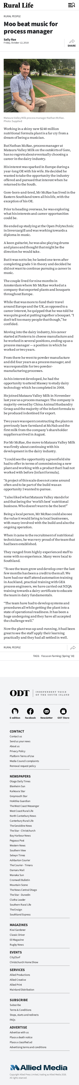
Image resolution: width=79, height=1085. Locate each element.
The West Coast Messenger (24, 806)
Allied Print (16, 985)
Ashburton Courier (20, 860)
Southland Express (20, 915)
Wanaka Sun (17, 875)
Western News (17, 845)
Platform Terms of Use (22, 756)
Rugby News (17, 945)
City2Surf (15, 957)
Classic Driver (17, 935)
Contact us (16, 736)
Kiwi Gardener (18, 930)
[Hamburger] (71, 5)
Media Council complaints (24, 761)
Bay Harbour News (20, 836)
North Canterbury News (23, 816)
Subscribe (15, 1005)
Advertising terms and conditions (28, 1047)
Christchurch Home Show (24, 962)
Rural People (12, 16)
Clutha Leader (17, 900)
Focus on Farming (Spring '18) (57, 656)
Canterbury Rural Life (21, 821)
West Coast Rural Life (21, 811)
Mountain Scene (19, 885)
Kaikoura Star (17, 791)
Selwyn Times (17, 855)
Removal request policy (23, 766)
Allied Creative (18, 980)
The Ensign (16, 910)
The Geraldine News (21, 826)
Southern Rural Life (20, 905)
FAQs (12, 1020)
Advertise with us (19, 1032)
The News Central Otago (23, 890)
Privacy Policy (17, 751)
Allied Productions (20, 975)
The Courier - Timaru (21, 865)
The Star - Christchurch (22, 831)
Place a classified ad (21, 1042)
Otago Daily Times (20, 781)
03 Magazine (17, 940)
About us (14, 746)
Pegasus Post (17, 841)
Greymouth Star (18, 796)
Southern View (18, 850)
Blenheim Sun (17, 786)
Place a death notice (21, 1037)
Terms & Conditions (20, 1010)
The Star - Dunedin (20, 895)
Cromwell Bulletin (20, 880)
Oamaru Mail (17, 870)
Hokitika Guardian (20, 801)
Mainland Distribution (22, 990)
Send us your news (20, 741)
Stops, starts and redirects (24, 1015)
